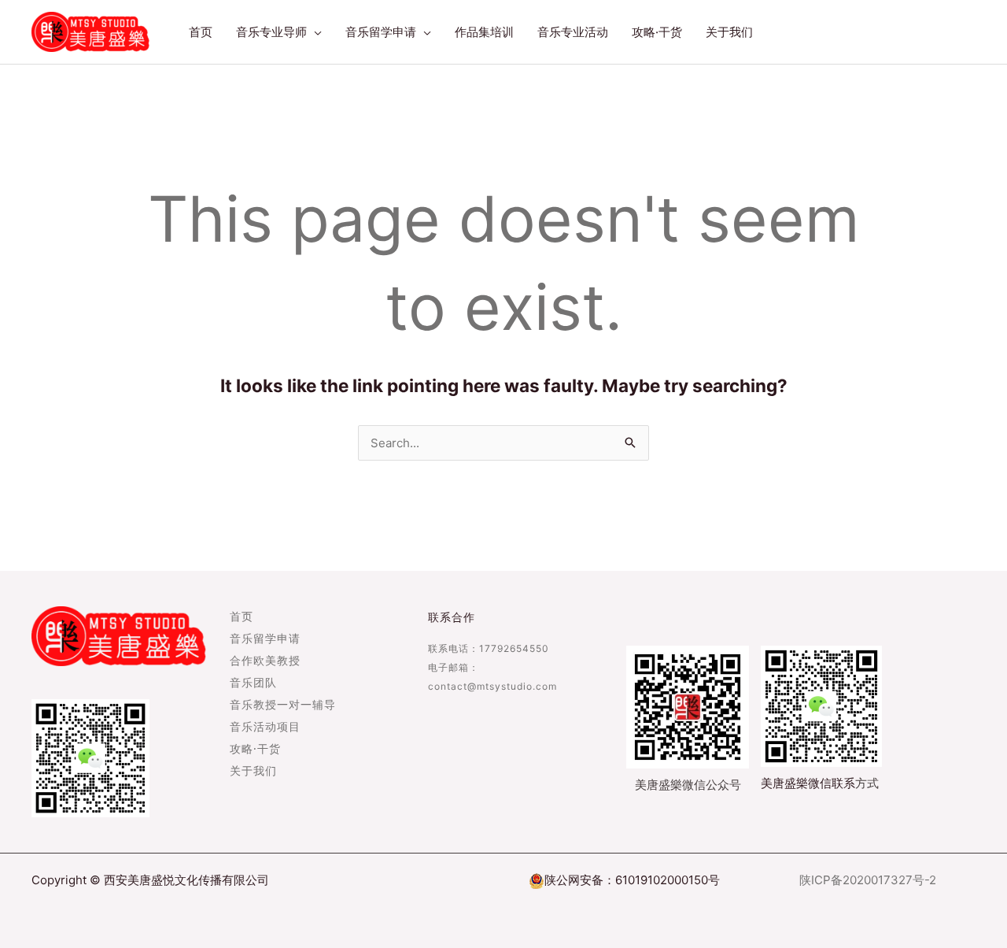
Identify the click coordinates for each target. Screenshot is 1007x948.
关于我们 (253, 771)
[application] (314, 32)
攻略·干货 (255, 749)
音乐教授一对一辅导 (283, 705)
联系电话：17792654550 (488, 648)
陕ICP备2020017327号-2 (867, 879)
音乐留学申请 (265, 639)
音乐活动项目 (265, 727)
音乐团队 (253, 683)
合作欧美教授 (265, 661)
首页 (241, 617)
